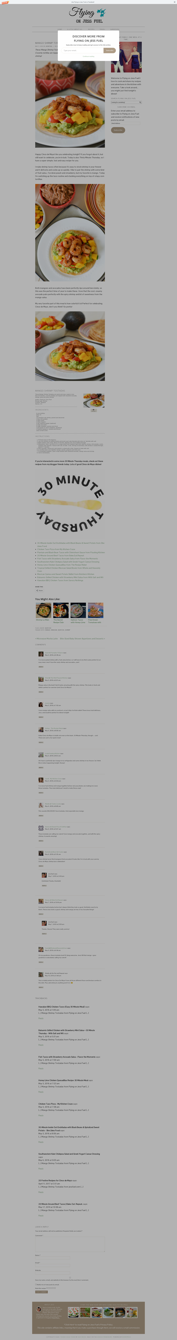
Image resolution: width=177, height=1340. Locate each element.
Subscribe (109, 50)
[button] (88, 2)
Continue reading (88, 56)
